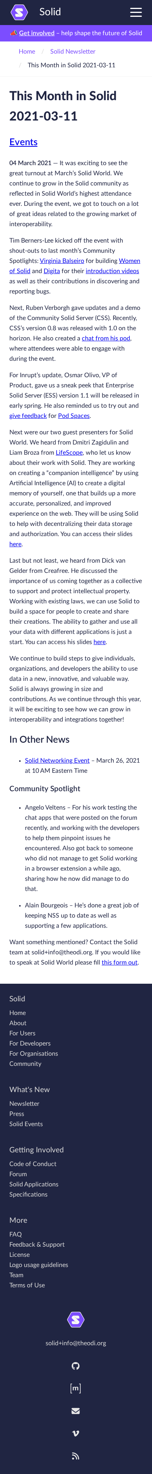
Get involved (37, 33)
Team (16, 1275)
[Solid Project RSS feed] (75, 1456)
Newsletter (24, 1104)
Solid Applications (33, 1184)
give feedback (28, 416)
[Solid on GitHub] (75, 1366)
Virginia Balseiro (62, 261)
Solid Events (26, 1124)
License (19, 1255)
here (15, 544)
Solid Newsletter (72, 52)
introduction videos (112, 271)
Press (16, 1114)
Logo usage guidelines (38, 1265)
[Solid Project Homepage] (76, 1319)
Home (27, 52)
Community (25, 1064)
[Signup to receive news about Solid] (75, 1411)
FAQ (15, 1234)
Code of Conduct (33, 1164)
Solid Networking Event (57, 761)
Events (23, 142)
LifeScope (69, 453)
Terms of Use (27, 1285)
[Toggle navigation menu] (136, 12)
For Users (22, 1033)
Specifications (28, 1194)
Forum (18, 1174)
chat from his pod (106, 338)
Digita (52, 271)
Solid (50, 12)
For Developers (30, 1043)
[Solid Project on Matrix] (75, 1388)
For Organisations (33, 1054)
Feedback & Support (37, 1245)
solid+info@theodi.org (76, 1343)
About (18, 1023)
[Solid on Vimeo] (75, 1433)
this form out (120, 962)
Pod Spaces (74, 416)
